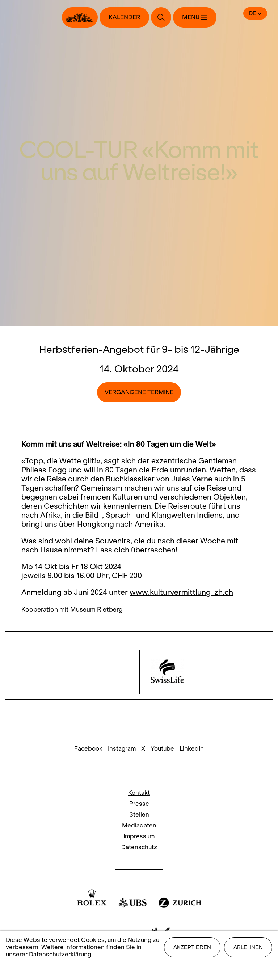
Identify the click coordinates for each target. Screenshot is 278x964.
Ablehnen (248, 947)
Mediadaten (139, 825)
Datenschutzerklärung (60, 954)
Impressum (139, 836)
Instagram (122, 748)
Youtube (162, 748)
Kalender (124, 17)
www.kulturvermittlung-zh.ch (181, 592)
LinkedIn (192, 748)
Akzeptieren (192, 947)
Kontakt (139, 792)
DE (252, 13)
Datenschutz (139, 847)
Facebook (88, 748)
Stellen (139, 814)
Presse (139, 803)
